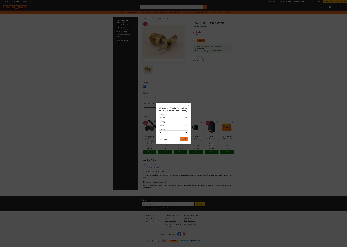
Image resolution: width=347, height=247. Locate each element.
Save (184, 139)
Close (165, 139)
